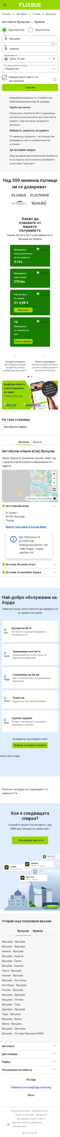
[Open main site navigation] (5, 5)
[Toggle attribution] (54, 498)
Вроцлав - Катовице (14, 980)
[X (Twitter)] (32, 1102)
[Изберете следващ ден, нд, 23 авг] (54, 59)
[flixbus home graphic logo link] (30, 5)
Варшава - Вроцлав (13, 941)
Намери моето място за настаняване (23, 79)
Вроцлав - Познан (12, 999)
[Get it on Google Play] (22, 1087)
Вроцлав (51, 14)
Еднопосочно (16, 29)
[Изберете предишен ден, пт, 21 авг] (49, 59)
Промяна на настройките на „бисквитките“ (27, 1124)
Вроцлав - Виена (12, 1019)
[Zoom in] (54, 473)
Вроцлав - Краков (12, 956)
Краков (37, 442)
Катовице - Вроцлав (14, 985)
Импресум (41, 1114)
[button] (30, 38)
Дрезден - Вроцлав (13, 1009)
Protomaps (31, 498)
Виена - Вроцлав (12, 1023)
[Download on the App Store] (42, 1087)
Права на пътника (24, 1114)
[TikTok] (33, 1102)
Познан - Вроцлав (12, 990)
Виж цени (23, 310)
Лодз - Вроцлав (11, 1014)
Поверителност (40, 1111)
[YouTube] (30, 1102)
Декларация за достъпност (31, 1118)
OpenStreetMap (45, 498)
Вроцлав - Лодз (11, 1004)
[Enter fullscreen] (54, 489)
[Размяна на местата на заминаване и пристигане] (53, 44)
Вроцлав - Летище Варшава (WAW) (23, 1033)
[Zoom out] (54, 478)
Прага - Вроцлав (11, 970)
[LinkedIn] (31, 1102)
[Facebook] (28, 1102)
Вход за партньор (21, 1111)
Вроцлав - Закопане (14, 1028)
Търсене (30, 87)
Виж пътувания (23, 341)
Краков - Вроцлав (12, 951)
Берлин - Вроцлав (12, 975)
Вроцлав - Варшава (13, 946)
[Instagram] (29, 1102)
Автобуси (21, 14)
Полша (36, 14)
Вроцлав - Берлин (12, 965)
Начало (6, 14)
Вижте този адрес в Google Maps (26, 526)
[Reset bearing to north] (54, 483)
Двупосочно (42, 29)
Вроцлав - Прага (11, 961)
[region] (30, 486)
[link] (30, 856)
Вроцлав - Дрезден (13, 994)
